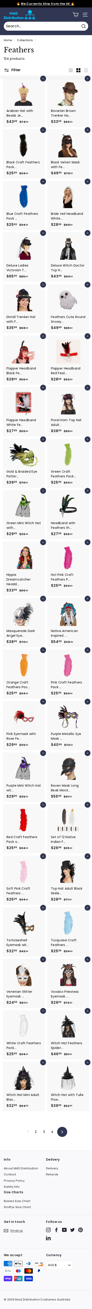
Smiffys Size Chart (17, 1207)
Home (8, 40)
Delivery (52, 1168)
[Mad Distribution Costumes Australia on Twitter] (72, 1230)
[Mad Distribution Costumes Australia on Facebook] (56, 1230)
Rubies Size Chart (17, 1201)
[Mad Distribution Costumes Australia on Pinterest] (80, 1230)
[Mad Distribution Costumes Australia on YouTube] (64, 1230)
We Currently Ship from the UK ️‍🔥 (47, 4)
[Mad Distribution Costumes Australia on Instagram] (48, 1230)
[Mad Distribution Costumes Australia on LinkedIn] (48, 1238)
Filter (15, 70)
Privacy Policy (14, 1181)
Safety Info (12, 1187)
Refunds (52, 1174)
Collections (25, 40)
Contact (10, 1174)
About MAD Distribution (21, 1168)
